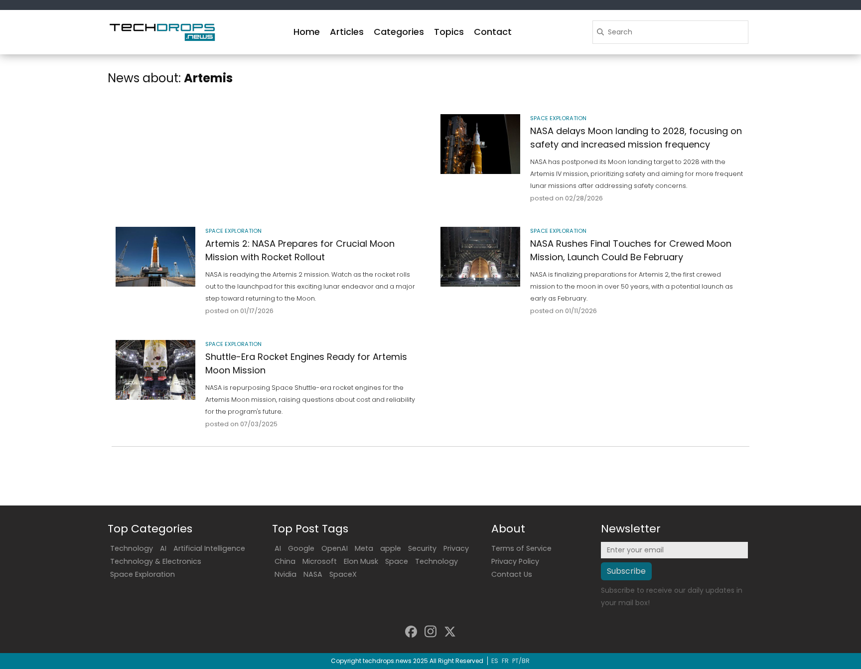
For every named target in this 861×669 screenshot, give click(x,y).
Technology (131, 548)
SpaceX (343, 574)
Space (396, 561)
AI (163, 548)
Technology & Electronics (155, 561)
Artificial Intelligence (209, 548)
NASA (312, 574)
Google (301, 548)
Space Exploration (142, 574)
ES (494, 661)
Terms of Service (521, 548)
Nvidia (285, 574)
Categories (399, 31)
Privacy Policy (515, 561)
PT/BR (521, 661)
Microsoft (319, 561)
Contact (493, 31)
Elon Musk (361, 561)
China (285, 561)
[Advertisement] (268, 146)
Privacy (456, 548)
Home (306, 31)
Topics (449, 31)
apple (390, 548)
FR (505, 661)
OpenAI (334, 548)
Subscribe (626, 571)
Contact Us (511, 574)
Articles (347, 31)
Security (422, 548)
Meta (364, 548)
